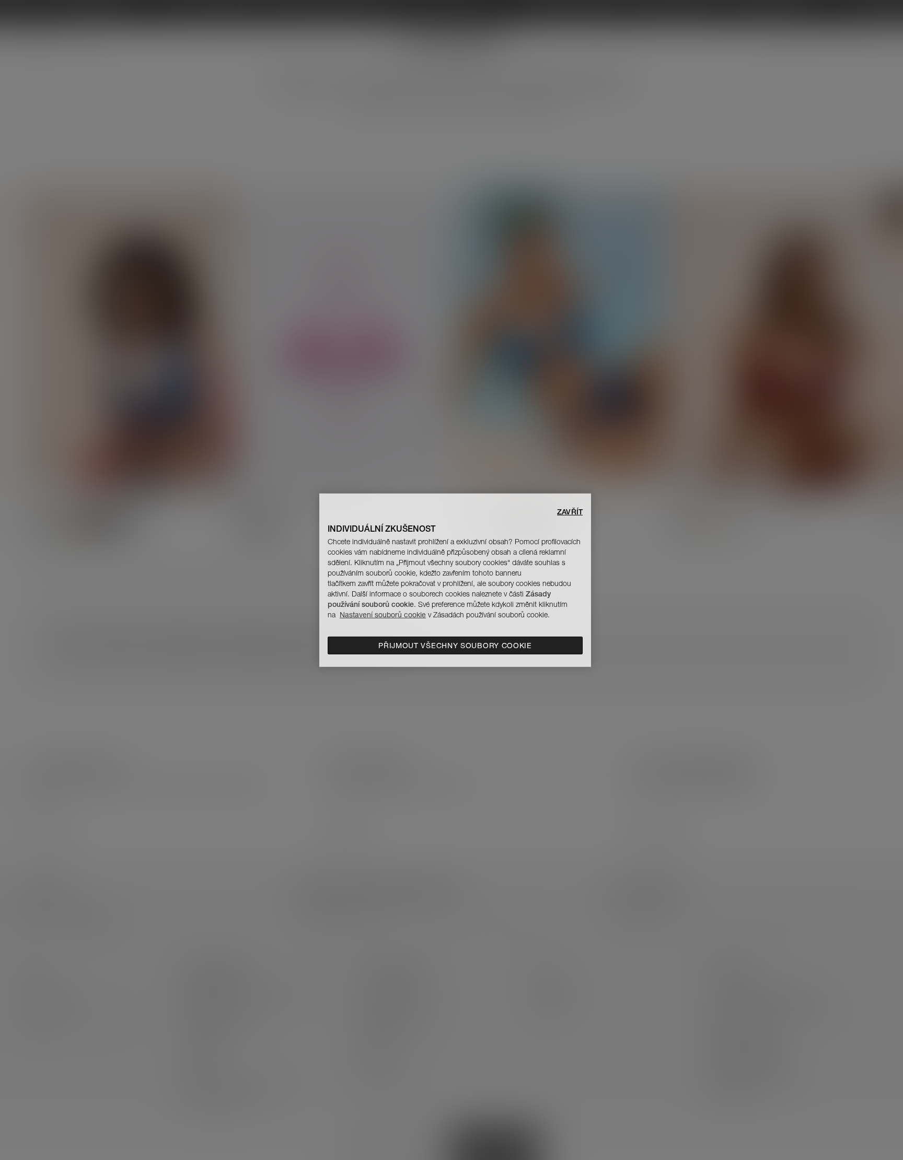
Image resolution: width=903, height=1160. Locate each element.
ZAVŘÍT (570, 511)
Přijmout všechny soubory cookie (455, 645)
